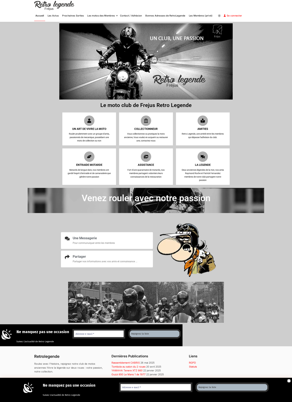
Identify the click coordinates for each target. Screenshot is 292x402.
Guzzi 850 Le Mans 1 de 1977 (128, 374)
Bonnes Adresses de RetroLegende (165, 15)
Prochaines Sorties (73, 15)
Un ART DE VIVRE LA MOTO (89, 128)
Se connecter (234, 15)
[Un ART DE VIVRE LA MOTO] (89, 121)
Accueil (39, 15)
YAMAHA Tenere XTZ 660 (127, 370)
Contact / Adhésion (131, 15)
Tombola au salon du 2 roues (128, 366)
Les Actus (53, 15)
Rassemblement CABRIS (125, 362)
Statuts (193, 366)
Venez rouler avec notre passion (146, 198)
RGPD (192, 362)
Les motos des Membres (101, 15)
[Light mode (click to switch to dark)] (219, 15)
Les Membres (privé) (201, 15)
